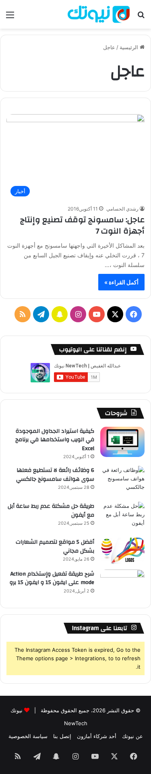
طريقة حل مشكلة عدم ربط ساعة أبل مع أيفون (51, 510)
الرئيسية (130, 47)
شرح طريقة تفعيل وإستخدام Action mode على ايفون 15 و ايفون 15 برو (52, 578)
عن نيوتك (132, 736)
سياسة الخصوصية (28, 736)
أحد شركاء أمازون (96, 736)
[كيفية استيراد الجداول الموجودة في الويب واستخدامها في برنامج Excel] (122, 442)
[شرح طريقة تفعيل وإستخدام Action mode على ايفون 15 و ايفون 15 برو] (122, 585)
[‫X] (115, 314)
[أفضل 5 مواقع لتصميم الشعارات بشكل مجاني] (122, 551)
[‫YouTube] (97, 314)
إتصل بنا (62, 736)
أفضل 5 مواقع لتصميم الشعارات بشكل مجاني (55, 546)
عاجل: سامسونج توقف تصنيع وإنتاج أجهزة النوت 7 (82, 225)
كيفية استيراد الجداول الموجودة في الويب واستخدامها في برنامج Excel (54, 440)
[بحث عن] (141, 17)
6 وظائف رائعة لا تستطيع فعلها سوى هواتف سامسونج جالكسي (55, 474)
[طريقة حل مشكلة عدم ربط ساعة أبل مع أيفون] (122, 517)
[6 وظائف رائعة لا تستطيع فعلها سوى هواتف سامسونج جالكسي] (122, 481)
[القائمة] (10, 17)
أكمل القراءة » (121, 282)
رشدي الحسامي (122, 209)
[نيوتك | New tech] (98, 14)
